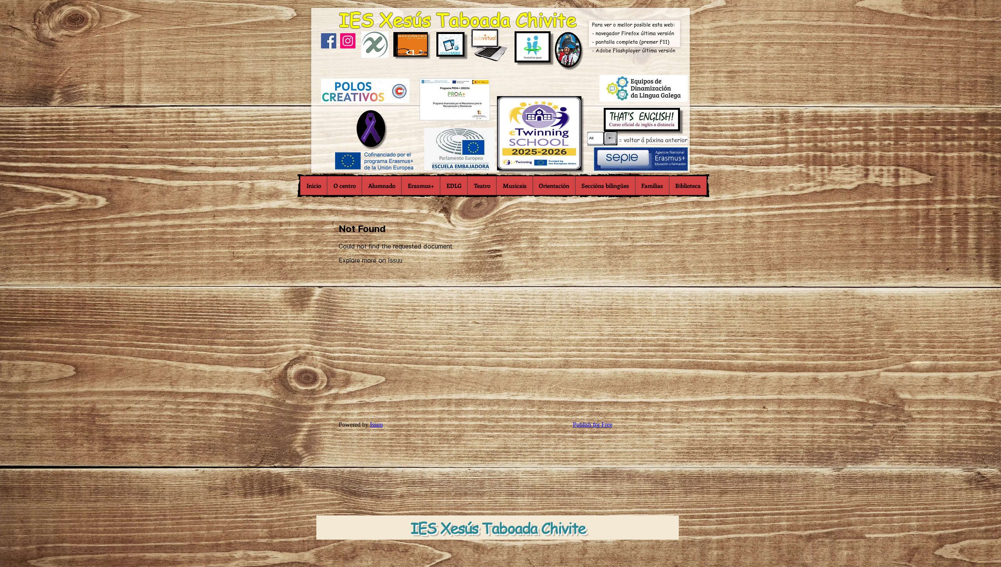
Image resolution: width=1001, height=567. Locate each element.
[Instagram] (347, 40)
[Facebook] (328, 40)
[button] (344, 185)
